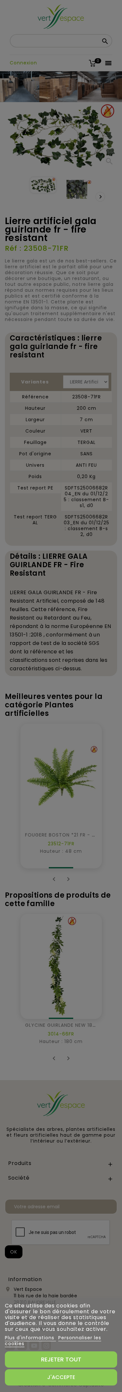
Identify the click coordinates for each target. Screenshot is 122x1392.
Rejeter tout (61, 1359)
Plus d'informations (30, 1337)
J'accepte (61, 1377)
